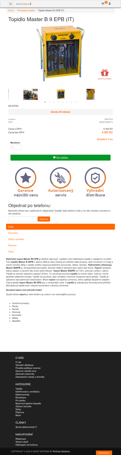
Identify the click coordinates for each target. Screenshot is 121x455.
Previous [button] (6, 94)
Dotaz (11, 251)
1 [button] (45, 102)
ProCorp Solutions (61, 451)
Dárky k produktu (16, 239)
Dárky (18, 409)
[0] (102, 3)
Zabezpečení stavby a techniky (29, 376)
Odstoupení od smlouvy (26, 444)
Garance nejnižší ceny (25, 370)
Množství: (15, 142)
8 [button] (76, 102)
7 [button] (71, 102)
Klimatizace (20, 397)
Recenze (12, 245)
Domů (11, 10)
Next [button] (114, 94)
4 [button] (58, 102)
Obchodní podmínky (24, 373)
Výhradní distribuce (24, 364)
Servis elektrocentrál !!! (26, 426)
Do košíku (62, 157)
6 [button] (67, 102)
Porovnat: (104, 452)
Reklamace (20, 438)
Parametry (13, 232)
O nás (18, 362)
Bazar (18, 415)
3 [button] (53, 102)
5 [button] (62, 102)
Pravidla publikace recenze (28, 367)
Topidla (18, 388)
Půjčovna (19, 412)
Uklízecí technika (23, 406)
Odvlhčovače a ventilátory (27, 391)
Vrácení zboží (21, 441)
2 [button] (49, 102)
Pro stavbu (20, 400)
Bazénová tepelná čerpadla (28, 403)
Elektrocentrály (22, 394)
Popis (10, 226)
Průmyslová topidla (26, 10)
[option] (60, 53)
